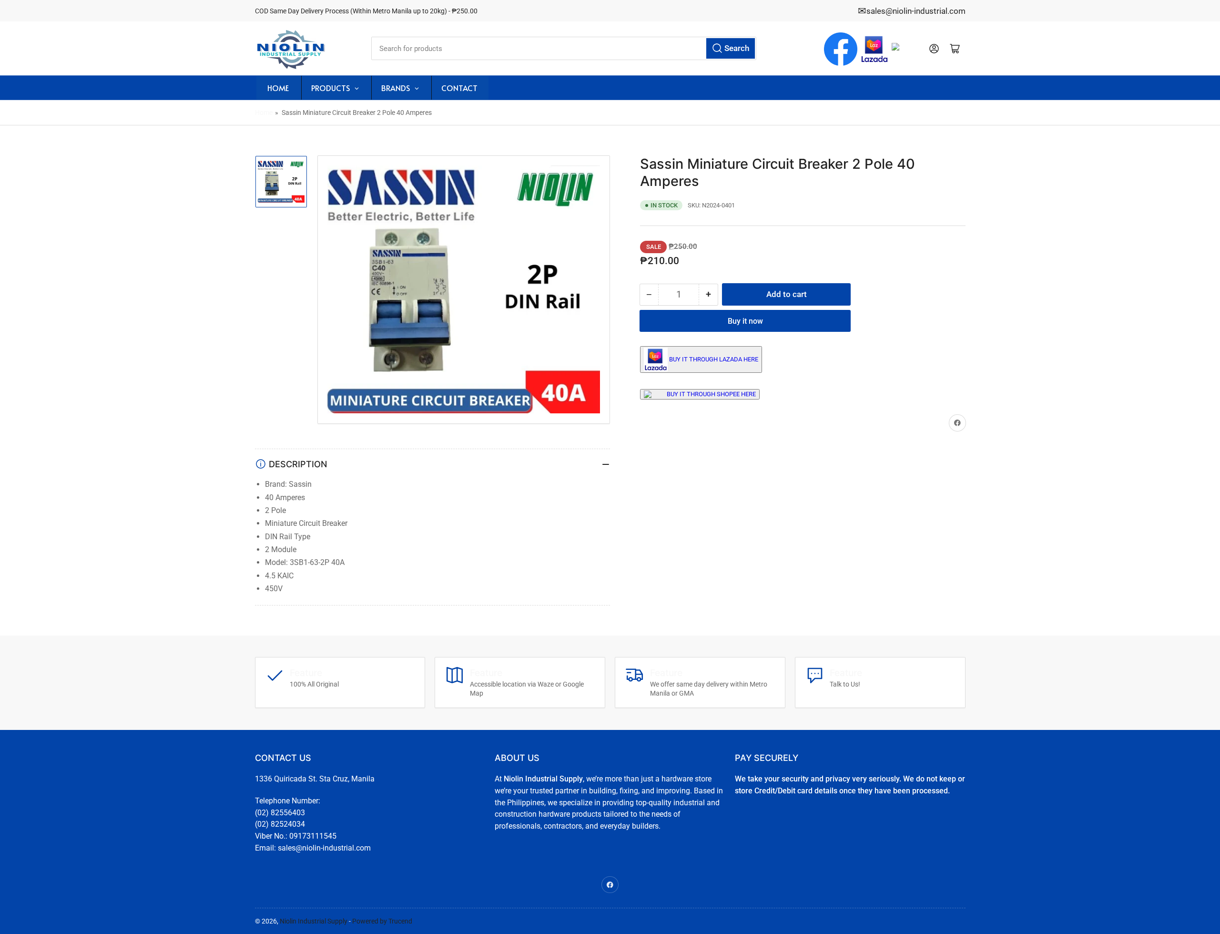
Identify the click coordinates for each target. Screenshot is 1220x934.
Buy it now (745, 321)
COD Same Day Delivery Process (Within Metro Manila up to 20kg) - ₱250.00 (366, 11)
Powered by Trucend (382, 921)
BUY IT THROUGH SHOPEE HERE (711, 394)
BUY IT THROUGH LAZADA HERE (713, 359)
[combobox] (563, 48)
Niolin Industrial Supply (313, 921)
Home (264, 112)
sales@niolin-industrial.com (916, 11)
